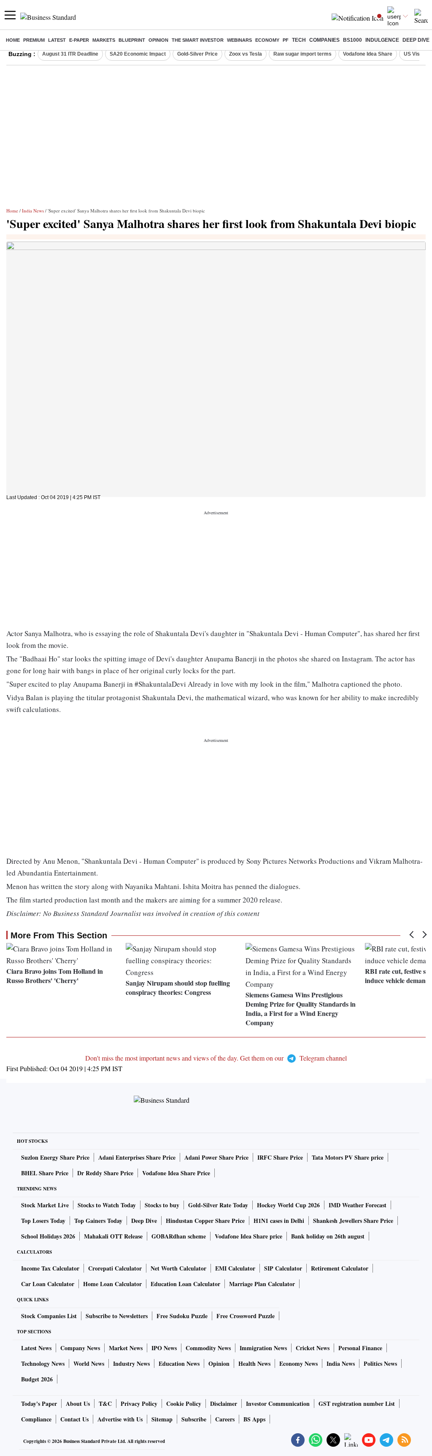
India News (33, 210)
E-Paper (79, 40)
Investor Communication (278, 1403)
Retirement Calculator (339, 1268)
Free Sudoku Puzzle (182, 1315)
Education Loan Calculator (185, 1283)
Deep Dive (415, 40)
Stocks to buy (162, 1205)
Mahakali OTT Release (113, 1236)
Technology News (43, 1363)
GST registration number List (357, 1403)
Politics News (380, 1363)
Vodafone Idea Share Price (176, 1173)
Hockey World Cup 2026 (288, 1205)
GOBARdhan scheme (178, 1236)
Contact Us (74, 1419)
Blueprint (132, 40)
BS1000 (352, 40)
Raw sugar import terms (302, 54)
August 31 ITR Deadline (70, 54)
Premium (34, 40)
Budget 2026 (37, 1379)
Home (13, 40)
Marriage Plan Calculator (262, 1283)
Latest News (36, 1347)
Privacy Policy (139, 1403)
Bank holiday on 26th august (327, 1236)
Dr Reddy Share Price (105, 1173)
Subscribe (193, 1419)
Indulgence (382, 40)
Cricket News (312, 1347)
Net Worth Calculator (178, 1268)
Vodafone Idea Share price (248, 1236)
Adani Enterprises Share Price (137, 1157)
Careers (225, 1419)
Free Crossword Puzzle (245, 1315)
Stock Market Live (45, 1205)
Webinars (239, 40)
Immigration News (263, 1347)
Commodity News (208, 1347)
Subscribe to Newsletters (117, 1315)
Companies (324, 40)
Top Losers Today (43, 1220)
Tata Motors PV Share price (347, 1157)
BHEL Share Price (44, 1173)
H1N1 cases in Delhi (279, 1220)
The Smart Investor (198, 40)
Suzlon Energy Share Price (55, 1157)
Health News (254, 1363)
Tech (299, 40)
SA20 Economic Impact (138, 54)
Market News (126, 1347)
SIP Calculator (283, 1268)
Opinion (158, 40)
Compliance (36, 1419)
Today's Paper (39, 1403)
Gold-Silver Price (197, 54)
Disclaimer (223, 1403)
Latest (57, 40)
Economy (267, 40)
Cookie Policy (183, 1403)
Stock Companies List (49, 1315)
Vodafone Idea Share (367, 54)
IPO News (164, 1347)
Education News (179, 1363)
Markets (103, 40)
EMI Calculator (235, 1268)
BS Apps (254, 1419)
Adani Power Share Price (216, 1157)
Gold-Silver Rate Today (218, 1205)
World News (88, 1363)
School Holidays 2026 (48, 1236)
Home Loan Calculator (112, 1283)
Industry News (131, 1363)
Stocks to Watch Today (107, 1205)
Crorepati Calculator (115, 1268)
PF (286, 40)
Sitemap (162, 1419)
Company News (80, 1347)
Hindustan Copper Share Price (205, 1220)
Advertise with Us (120, 1419)
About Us (78, 1403)
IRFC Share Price (280, 1157)
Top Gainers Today (98, 1220)
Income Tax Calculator (50, 1268)
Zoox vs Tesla (245, 54)
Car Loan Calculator (47, 1283)
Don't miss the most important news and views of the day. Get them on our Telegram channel (216, 1057)
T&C (105, 1403)
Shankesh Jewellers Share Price (353, 1220)
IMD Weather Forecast (357, 1205)
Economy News (298, 1363)
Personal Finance (360, 1347)
